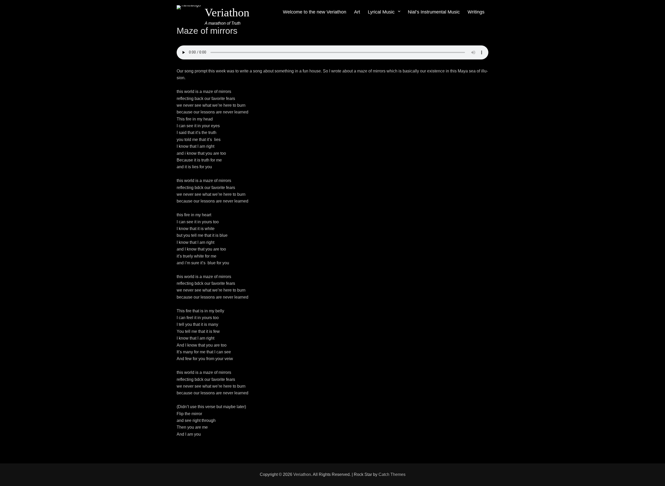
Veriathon (227, 12)
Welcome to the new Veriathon (314, 12)
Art (357, 12)
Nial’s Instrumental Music (434, 12)
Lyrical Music (381, 12)
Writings (476, 12)
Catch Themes (391, 474)
